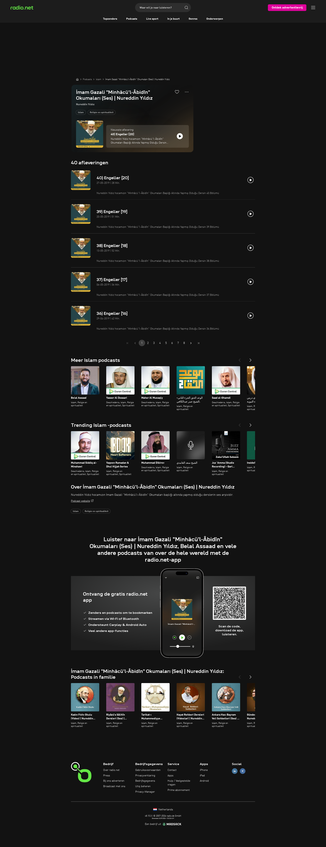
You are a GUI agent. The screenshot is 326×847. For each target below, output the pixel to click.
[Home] (77, 79)
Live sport (152, 19)
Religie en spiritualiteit (101, 112)
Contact (172, 770)
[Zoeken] (186, 7)
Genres (193, 19)
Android (204, 781)
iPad (202, 775)
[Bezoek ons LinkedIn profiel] (234, 771)
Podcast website (80, 501)
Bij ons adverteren (113, 781)
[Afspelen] (180, 136)
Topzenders (110, 19)
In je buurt (173, 19)
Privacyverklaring (145, 775)
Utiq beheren (143, 786)
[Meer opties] (187, 92)
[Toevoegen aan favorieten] (177, 92)
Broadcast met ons (114, 786)
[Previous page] (135, 343)
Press (106, 775)
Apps (170, 775)
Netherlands (165, 809)
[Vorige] (239, 358)
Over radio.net (111, 770)
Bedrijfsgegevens (145, 781)
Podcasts (131, 19)
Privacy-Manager (145, 792)
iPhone (204, 770)
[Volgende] (250, 358)
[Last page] (198, 343)
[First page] (128, 343)
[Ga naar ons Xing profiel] (242, 771)
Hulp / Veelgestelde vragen (179, 783)
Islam (81, 112)
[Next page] (191, 343)
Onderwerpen (214, 19)
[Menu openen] (313, 7)
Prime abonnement (179, 790)
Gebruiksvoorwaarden (148, 770)
